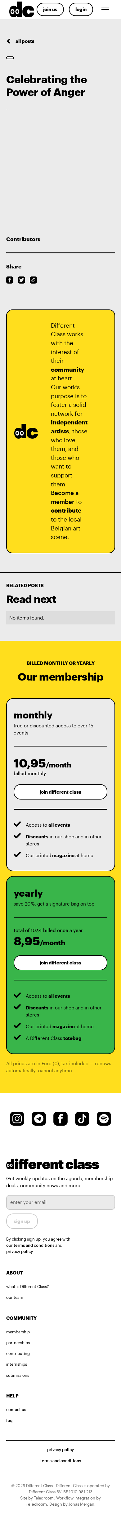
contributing (18, 1353)
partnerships (18, 1342)
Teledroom (36, 1504)
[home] (20, 9)
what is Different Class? (27, 1286)
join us (50, 9)
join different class (60, 792)
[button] (106, 9)
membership (18, 1331)
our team (14, 1297)
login (81, 9)
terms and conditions (34, 1245)
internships (16, 1364)
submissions (17, 1375)
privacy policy (19, 1251)
